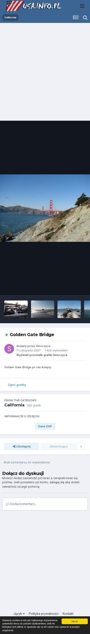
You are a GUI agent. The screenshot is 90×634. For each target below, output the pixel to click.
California (14, 405)
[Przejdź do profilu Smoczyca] (9, 349)
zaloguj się (57, 482)
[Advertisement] (45, 73)
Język (18, 613)
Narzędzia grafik (69, 287)
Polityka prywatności (44, 613)
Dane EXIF (45, 426)
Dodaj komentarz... (23, 504)
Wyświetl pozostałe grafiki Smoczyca (41, 355)
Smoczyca (43, 346)
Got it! (75, 621)
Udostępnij (23, 446)
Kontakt (68, 613)
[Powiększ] (45, 208)
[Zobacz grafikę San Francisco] (16, 309)
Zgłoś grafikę (17, 385)
